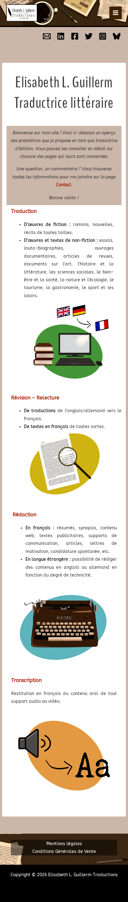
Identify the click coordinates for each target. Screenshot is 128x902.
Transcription (26, 680)
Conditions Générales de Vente (64, 851)
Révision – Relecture (35, 398)
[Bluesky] (117, 36)
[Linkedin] (61, 36)
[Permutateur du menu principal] (115, 13)
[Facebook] (75, 36)
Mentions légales (64, 843)
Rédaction (24, 515)
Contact (63, 184)
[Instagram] (103, 36)
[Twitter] (89, 36)
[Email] (47, 36)
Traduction (24, 211)
